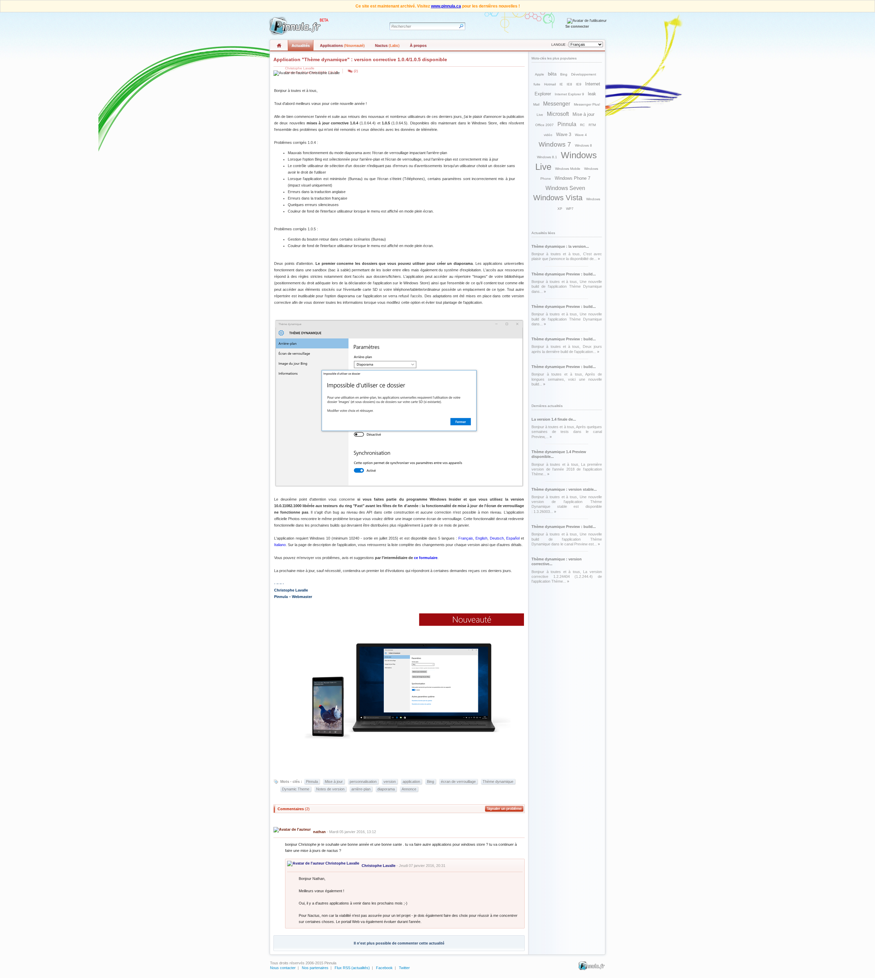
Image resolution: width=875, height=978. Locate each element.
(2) (356, 71)
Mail (536, 104)
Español (513, 538)
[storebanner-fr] (399, 739)
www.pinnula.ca (446, 6)
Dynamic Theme (295, 789)
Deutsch (497, 538)
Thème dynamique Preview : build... (563, 274)
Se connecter (577, 26)
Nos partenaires (315, 968)
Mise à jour (334, 781)
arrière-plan (361, 789)
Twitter (404, 968)
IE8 (569, 84)
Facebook (384, 968)
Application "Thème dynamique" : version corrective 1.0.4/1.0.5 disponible (360, 59)
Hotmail (550, 84)
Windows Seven (565, 188)
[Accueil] (297, 26)
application (411, 781)
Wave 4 (581, 135)
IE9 (578, 84)
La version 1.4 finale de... (553, 419)
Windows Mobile (567, 169)
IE (561, 84)
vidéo (548, 135)
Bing (430, 781)
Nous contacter (283, 968)
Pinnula (312, 781)
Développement (583, 74)
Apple (539, 74)
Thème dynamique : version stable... (564, 489)
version (389, 781)
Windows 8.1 (547, 157)
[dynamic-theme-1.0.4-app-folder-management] (399, 486)
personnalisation (363, 781)
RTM (592, 125)
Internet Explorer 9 (569, 94)
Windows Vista (557, 197)
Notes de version (330, 789)
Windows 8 (583, 145)
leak (592, 93)
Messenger (556, 104)
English (481, 538)
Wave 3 (563, 134)
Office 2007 (544, 125)
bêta (552, 74)
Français (465, 538)
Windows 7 (555, 144)
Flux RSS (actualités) (352, 968)
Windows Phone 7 (572, 178)
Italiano (280, 545)
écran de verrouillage (458, 781)
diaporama (386, 789)
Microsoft (558, 114)
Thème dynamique (498, 781)
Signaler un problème (504, 808)
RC (582, 125)
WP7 (570, 208)
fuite (537, 84)
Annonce (409, 789)
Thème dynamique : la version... (560, 246)
